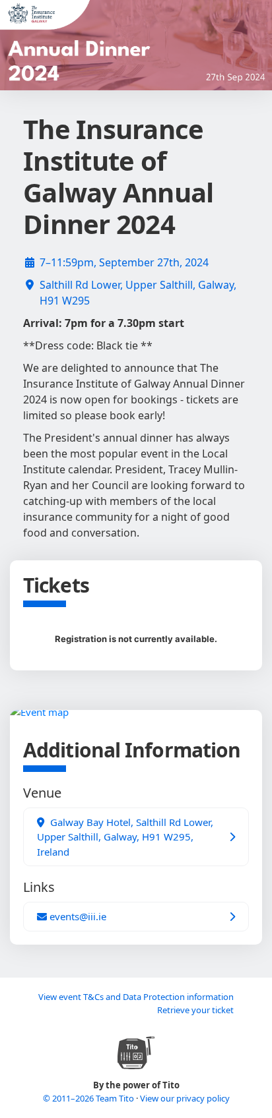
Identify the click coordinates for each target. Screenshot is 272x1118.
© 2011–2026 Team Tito (89, 1098)
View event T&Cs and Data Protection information (136, 997)
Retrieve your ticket (195, 1010)
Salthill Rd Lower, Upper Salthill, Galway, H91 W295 (138, 293)
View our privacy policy (185, 1098)
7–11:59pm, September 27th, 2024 (124, 262)
